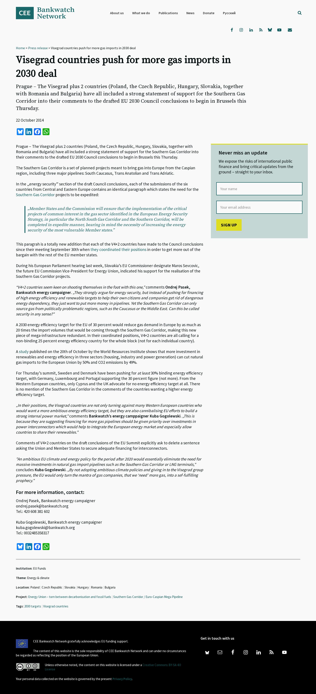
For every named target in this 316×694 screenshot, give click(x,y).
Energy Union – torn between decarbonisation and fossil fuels (69, 597)
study (24, 351)
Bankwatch (48, 12)
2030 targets (32, 606)
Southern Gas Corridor (35, 194)
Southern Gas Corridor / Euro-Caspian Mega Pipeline (148, 597)
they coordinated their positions (118, 249)
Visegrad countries (55, 606)
